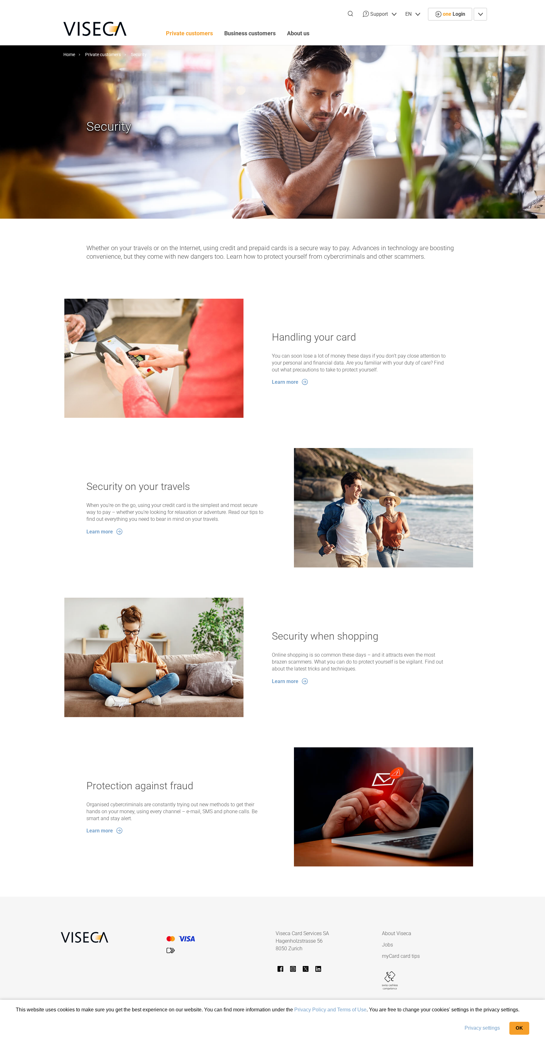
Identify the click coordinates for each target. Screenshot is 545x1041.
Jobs (387, 945)
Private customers (189, 33)
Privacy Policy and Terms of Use (330, 1009)
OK (519, 1028)
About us (298, 33)
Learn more (285, 382)
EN (409, 14)
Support (379, 14)
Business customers (250, 33)
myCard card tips (401, 956)
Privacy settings (482, 1028)
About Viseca (396, 933)
